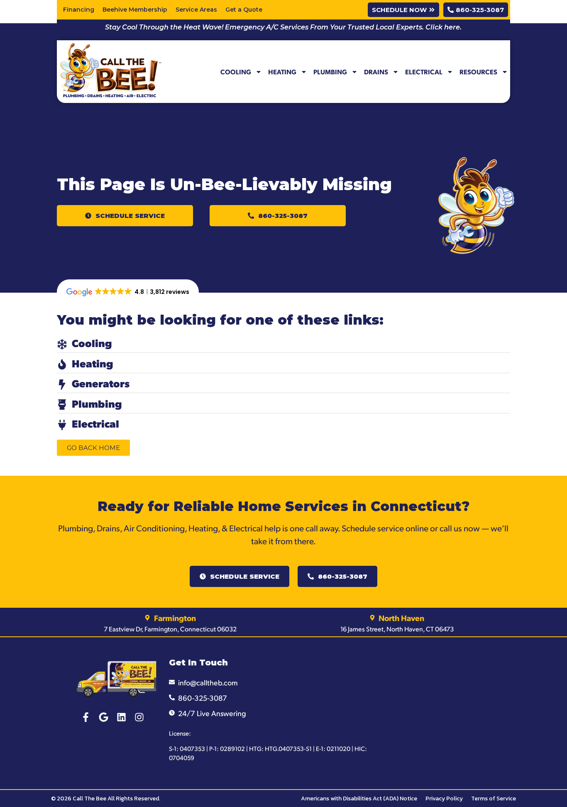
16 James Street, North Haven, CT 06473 (397, 628)
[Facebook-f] (85, 717)
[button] (125, 215)
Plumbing (330, 71)
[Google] (103, 717)
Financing (78, 9)
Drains (376, 71)
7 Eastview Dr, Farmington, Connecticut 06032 (170, 628)
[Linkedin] (121, 717)
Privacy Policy (444, 798)
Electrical (423, 71)
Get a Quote (243, 9)
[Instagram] (139, 717)
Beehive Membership (135, 9)
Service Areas (196, 9)
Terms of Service (493, 798)
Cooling (235, 71)
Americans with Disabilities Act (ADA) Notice (359, 798)
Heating (282, 71)
